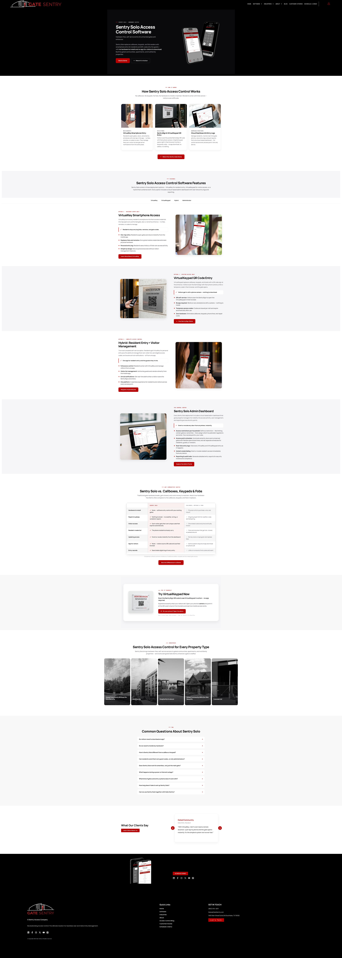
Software (256, 4)
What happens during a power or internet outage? (156, 772)
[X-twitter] (185, 878)
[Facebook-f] (178, 878)
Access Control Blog (167, 921)
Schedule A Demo (310, 4)
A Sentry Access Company (37, 920)
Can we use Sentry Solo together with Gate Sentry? (157, 792)
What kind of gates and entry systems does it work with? (158, 779)
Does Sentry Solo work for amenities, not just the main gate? (160, 766)
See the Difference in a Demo (171, 563)
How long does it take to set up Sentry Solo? (154, 785)
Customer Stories (296, 4)
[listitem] (117, 681)
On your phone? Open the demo (173, 611)
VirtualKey (154, 200)
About (278, 4)
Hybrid (176, 200)
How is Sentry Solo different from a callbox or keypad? (157, 752)
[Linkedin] (174, 878)
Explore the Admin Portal (184, 464)
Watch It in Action (142, 61)
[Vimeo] (193, 878)
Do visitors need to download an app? (152, 739)
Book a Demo (122, 61)
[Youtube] (189, 878)
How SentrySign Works (185, 321)
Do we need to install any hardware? (151, 746)
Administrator (186, 200)
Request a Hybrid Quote (128, 389)
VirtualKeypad (165, 200)
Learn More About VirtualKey (130, 256)
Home (249, 4)
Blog (285, 4)
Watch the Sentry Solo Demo (172, 157)
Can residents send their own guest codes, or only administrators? (162, 759)
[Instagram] (181, 878)
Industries (268, 4)
